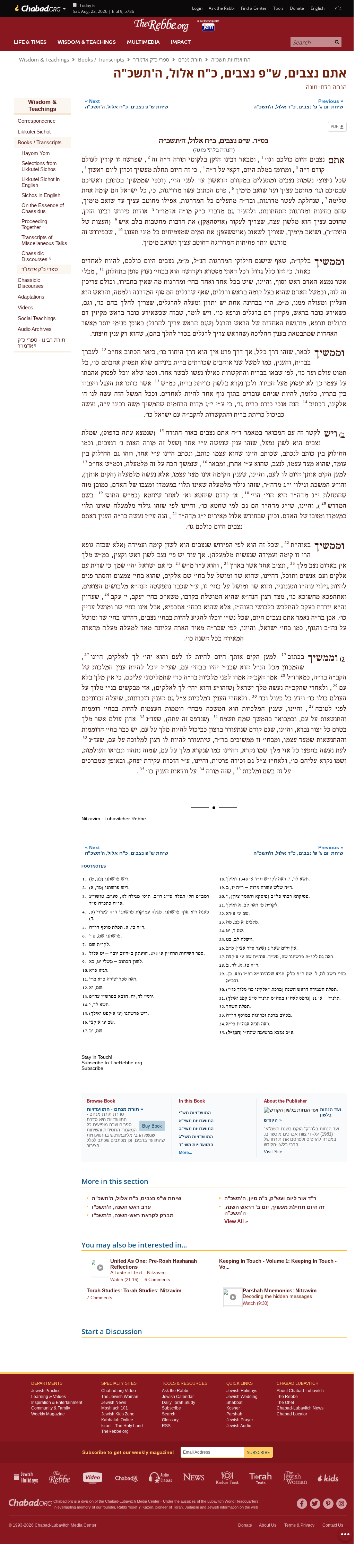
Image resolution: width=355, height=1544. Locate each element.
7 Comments (99, 1297)
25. (222, 939)
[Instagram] (341, 1503)
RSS (166, 1425)
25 (177, 563)
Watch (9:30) (255, 1303)
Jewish (213, 1507)
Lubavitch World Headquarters (233, 1501)
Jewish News (113, 1402)
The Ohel (285, 1402)
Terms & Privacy (299, 1525)
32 (142, 717)
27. (222, 957)
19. (222, 888)
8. (84, 953)
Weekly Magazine (48, 1414)
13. (85, 996)
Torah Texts (261, 1477)
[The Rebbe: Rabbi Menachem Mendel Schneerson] (177, 25)
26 (106, 594)
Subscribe (171, 1408)
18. (222, 879)
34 (202, 769)
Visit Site (273, 1151)
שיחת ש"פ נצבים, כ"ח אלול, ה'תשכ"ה (136, 1198)
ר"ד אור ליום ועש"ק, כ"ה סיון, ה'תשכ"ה (270, 1198)
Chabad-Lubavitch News (300, 1408)
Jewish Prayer (239, 1419)
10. (85, 970)
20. (222, 896)
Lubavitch (128, 1501)
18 (246, 493)
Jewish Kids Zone (118, 1414)
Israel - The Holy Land (122, 1425)
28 (282, 675)
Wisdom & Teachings (87, 42)
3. (84, 896)
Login (196, 8)
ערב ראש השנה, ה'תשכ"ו (121, 1207)
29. (222, 974)
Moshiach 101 (114, 1408)
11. (85, 979)
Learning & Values (48, 1396)
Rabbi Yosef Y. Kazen (135, 1507)
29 (335, 686)
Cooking (228, 1477)
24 (226, 563)
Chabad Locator (292, 1414)
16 (204, 462)
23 (292, 563)
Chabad (111, 1501)
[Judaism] (37, 8)
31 (215, 717)
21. (222, 905)
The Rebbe (287, 1396)
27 (86, 654)
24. (222, 931)
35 (142, 769)
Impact (181, 42)
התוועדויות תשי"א (196, 1120)
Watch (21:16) (124, 1279)
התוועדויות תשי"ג (196, 1136)
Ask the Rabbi (222, 8)
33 (238, 769)
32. (222, 1006)
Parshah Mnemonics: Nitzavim (280, 1290)
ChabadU (127, 1477)
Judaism (192, 1507)
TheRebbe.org (115, 1431)
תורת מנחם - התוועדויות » (115, 1109)
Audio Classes (160, 1477)
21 (174, 514)
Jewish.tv (93, 1477)
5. (84, 927)
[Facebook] (302, 1503)
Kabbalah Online (117, 1419)
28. (222, 965)
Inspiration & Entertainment (56, 1402)
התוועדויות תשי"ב (196, 1128)
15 (161, 430)
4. (84, 912)
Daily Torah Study (178, 1402)
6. (84, 936)
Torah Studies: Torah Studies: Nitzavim (134, 1290)
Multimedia (143, 42)
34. (222, 1024)
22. (222, 914)
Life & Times (30, 42)
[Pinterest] (328, 1503)
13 (157, 381)
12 (104, 349)
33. (222, 1015)
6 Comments (157, 1279)
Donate (297, 8)
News (194, 1477)
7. (84, 945)
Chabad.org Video (118, 1390)
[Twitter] (315, 1503)
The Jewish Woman (119, 1396)
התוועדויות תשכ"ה (230, 59)
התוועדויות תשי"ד (196, 1144)
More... (185, 1152)
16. (85, 1022)
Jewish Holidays (241, 1390)
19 (100, 493)
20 (323, 503)
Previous (298, 103)
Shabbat (234, 1402)
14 (305, 402)
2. (84, 888)
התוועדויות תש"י (195, 1112)
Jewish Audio (238, 1425)
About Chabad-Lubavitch (300, 1390)
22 (286, 542)
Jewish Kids (328, 1477)
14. (85, 1005)
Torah (178, 1507)
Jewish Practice (46, 1390)
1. (84, 879)
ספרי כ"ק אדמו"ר (151, 59)
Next (126, 103)
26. (222, 948)
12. (85, 988)
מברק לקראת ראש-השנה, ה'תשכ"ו (133, 1215)
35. (222, 1032)
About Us (267, 1525)
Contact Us (332, 1525)
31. (222, 998)
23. (222, 922)
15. (85, 1013)
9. (84, 962)
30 (254, 696)
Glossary (170, 1419)
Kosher (233, 1408)
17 (85, 462)
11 (101, 269)
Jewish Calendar (178, 1396)
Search (168, 1414)
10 (120, 230)
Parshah (234, 1414)
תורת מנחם (190, 59)
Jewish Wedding (242, 1396)
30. (222, 989)
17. (85, 1031)
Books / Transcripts (101, 59)
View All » (236, 1221)
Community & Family (50, 1408)
